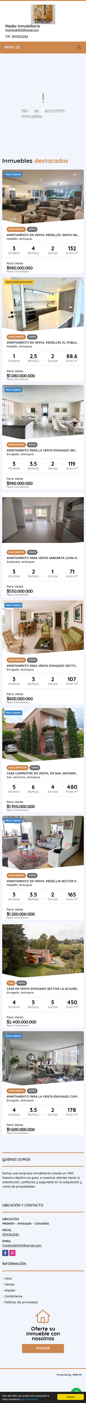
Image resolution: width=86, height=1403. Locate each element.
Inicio (8, 1278)
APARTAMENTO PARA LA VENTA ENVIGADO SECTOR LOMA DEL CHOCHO (43, 450)
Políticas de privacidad (21, 1302)
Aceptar (71, 1396)
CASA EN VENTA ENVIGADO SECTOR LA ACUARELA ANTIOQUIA (43, 988)
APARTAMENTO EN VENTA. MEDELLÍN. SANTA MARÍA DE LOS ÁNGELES (43, 235)
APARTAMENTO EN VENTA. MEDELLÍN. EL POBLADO (43, 342)
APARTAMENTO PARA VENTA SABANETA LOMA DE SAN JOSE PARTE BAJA (43, 558)
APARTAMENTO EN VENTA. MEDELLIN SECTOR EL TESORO (43, 881)
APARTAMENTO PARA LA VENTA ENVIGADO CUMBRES (43, 1096)
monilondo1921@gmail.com (22, 30)
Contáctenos (13, 1296)
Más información (29, 1399)
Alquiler (10, 1290)
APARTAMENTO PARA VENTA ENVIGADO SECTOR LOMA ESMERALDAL (43, 666)
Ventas (9, 1284)
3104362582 (19, 36)
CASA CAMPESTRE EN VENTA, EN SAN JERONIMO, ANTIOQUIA (43, 773)
